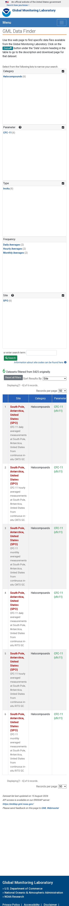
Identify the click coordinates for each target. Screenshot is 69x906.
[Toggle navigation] (61, 22)
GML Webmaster (50, 808)
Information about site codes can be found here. (39, 362)
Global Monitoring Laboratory (34, 10)
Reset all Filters (13, 377)
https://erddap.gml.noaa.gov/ (18, 804)
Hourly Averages (12, 248)
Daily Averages (11, 244)
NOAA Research (14, 896)
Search (12, 358)
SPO (5, 300)
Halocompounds (12, 76)
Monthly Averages (13, 252)
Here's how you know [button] (17, 5)
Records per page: (47, 390)
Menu (7, 23)
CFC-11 (7, 132)
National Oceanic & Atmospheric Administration (34, 892)
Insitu (6, 188)
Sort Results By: (32, 378)
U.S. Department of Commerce (23, 888)
